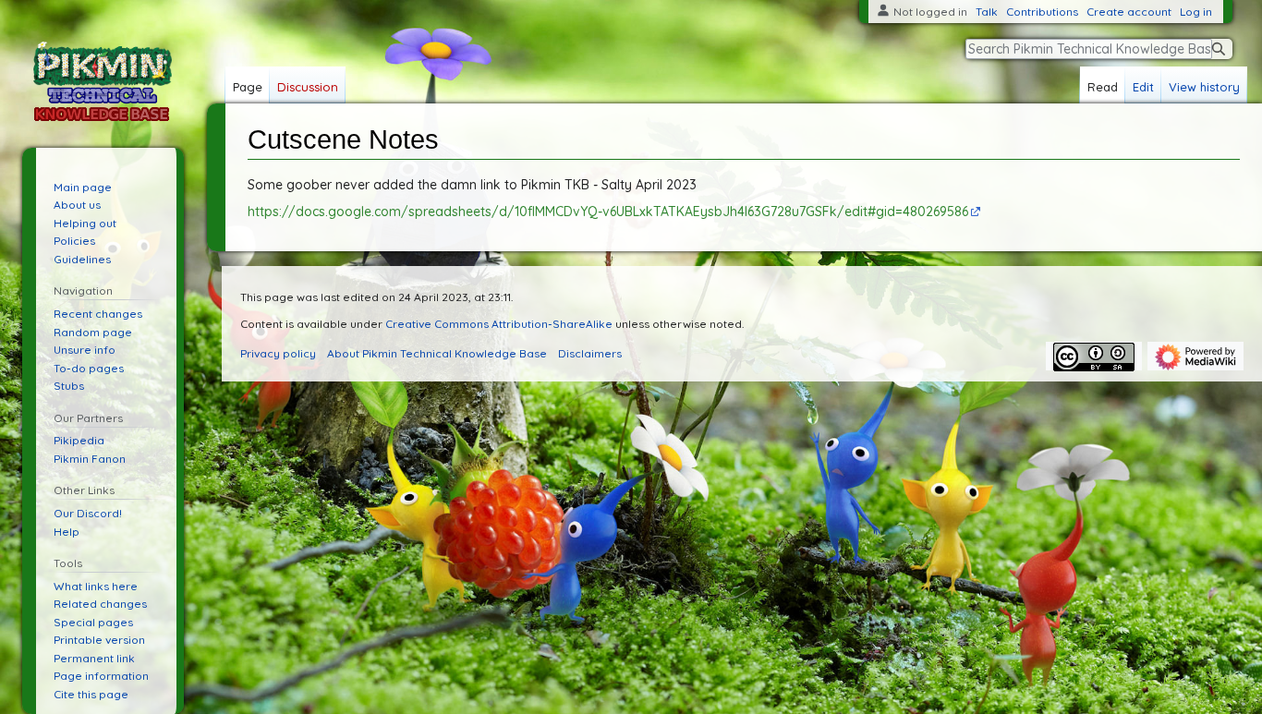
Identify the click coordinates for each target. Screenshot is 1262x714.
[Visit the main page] (102, 81)
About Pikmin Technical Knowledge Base (437, 353)
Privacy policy (278, 353)
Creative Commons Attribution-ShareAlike (499, 324)
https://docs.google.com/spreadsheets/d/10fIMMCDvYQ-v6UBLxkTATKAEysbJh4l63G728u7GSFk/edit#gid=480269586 (608, 211)
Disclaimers (590, 353)
